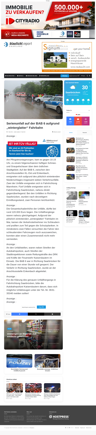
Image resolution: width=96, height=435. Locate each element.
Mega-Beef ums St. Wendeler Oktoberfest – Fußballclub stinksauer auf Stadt (22, 335)
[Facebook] (19, 314)
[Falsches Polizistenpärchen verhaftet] (84, 195)
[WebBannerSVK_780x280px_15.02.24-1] (33, 156)
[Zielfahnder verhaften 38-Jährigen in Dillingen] (84, 213)
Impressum (82, 427)
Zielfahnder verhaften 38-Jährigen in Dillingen (84, 220)
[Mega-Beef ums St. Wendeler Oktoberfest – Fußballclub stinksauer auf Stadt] (70, 168)
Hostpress (32, 427)
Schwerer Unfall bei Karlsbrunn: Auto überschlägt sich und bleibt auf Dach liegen (52, 395)
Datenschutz (89, 427)
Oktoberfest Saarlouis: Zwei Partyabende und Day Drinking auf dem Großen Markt (33, 395)
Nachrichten (10, 75)
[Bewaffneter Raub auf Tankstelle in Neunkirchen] (71, 213)
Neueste (85, 132)
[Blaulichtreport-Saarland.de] (18, 44)
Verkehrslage (44, 75)
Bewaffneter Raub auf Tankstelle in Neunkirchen (71, 219)
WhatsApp (64, 75)
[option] (33, 335)
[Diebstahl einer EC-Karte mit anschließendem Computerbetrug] (71, 195)
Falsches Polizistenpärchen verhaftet (83, 201)
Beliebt (71, 132)
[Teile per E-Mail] (52, 314)
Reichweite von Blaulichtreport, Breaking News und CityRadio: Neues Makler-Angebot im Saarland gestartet (82, 141)
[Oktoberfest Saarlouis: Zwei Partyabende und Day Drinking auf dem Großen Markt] (33, 387)
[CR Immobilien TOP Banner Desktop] (48, 20)
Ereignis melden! (32, 75)
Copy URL (41, 307)
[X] (36, 314)
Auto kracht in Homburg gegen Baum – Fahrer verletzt (82, 176)
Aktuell (9, 328)
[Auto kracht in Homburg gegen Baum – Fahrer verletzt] (70, 177)
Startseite (77, 427)
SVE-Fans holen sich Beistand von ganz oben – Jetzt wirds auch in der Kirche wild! (14, 395)
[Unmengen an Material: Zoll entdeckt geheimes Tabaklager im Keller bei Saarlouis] (70, 159)
